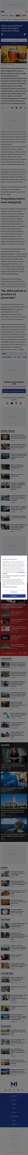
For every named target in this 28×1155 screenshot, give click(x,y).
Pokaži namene (14, 591)
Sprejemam (14, 596)
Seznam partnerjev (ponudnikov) (9, 586)
